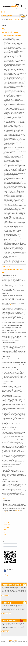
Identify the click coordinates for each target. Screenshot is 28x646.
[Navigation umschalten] (2, 12)
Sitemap (12, 645)
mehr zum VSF (5, 631)
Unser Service (5, 595)
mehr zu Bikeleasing (6, 613)
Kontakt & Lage (7, 524)
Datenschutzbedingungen (7, 511)
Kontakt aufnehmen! (9, 564)
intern (5, 534)
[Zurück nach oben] (26, 644)
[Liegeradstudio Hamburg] (11, 4)
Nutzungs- (17, 510)
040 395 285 (19, 639)
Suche (5, 532)
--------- (6, 525)
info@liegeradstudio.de (14, 640)
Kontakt (12, 304)
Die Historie (6, 522)
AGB (5, 529)
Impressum (6, 531)
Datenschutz (6, 527)
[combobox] (10, 545)
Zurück (5, 574)
